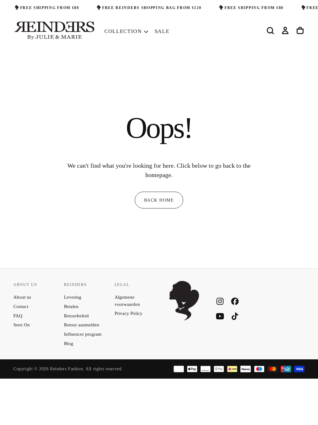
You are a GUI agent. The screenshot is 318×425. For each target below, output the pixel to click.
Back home (159, 200)
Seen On (21, 324)
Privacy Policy (129, 313)
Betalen (71, 306)
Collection (123, 31)
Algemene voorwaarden (127, 301)
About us (22, 297)
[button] (270, 31)
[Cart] (300, 31)
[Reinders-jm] (184, 301)
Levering (72, 297)
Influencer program (83, 334)
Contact (20, 306)
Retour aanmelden (81, 324)
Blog (68, 343)
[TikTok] (234, 316)
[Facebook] (234, 301)
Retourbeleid (76, 315)
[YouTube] (220, 316)
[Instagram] (220, 301)
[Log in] (285, 31)
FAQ (17, 315)
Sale (162, 31)
